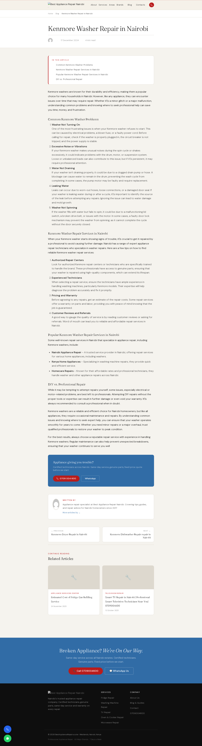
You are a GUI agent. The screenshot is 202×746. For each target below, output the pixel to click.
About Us (135, 697)
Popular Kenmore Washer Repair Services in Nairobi (82, 74)
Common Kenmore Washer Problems (74, 65)
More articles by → (71, 512)
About (94, 4)
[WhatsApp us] (7, 738)
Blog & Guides (137, 703)
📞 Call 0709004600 (85, 671)
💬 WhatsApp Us (119, 671)
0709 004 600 (68, 478)
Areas (112, 4)
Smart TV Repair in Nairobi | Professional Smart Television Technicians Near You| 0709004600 (127, 601)
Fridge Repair (107, 697)
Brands (120, 4)
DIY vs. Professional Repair (69, 79)
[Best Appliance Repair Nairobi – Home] (68, 5)
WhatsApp (90, 478)
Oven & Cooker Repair (112, 717)
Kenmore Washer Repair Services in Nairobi (78, 69)
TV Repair (106, 712)
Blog (130, 4)
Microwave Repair (110, 722)
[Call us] (7, 729)
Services (103, 4)
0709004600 (137, 713)
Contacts (140, 4)
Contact (134, 708)
